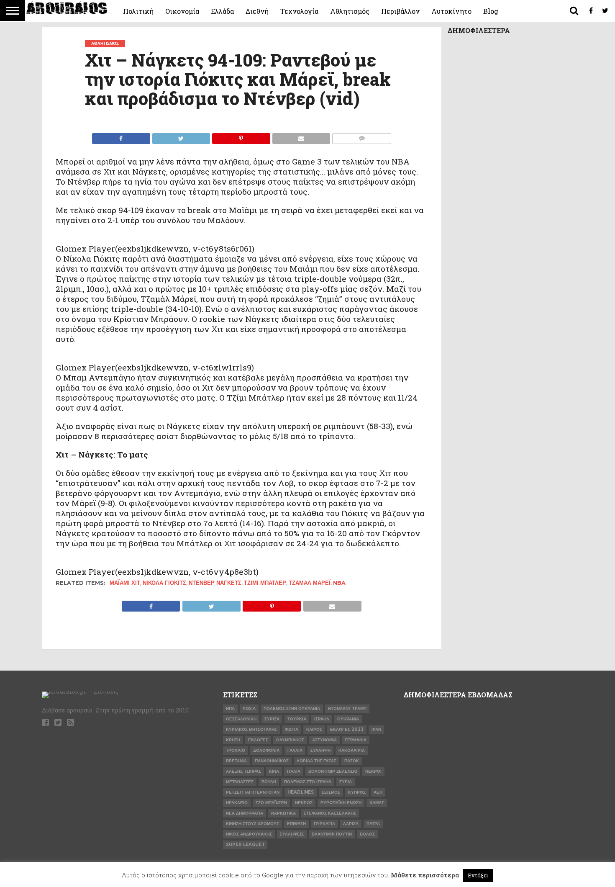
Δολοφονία (266, 750)
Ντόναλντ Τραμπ (347, 708)
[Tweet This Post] (181, 136)
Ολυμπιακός (290, 740)
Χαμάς (376, 802)
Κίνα (274, 771)
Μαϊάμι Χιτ (125, 583)
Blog (490, 11)
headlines (300, 792)
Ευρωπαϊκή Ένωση (340, 802)
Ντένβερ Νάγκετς (215, 583)
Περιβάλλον (400, 11)
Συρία (345, 781)
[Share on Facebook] (121, 136)
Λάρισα (351, 823)
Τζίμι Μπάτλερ (265, 583)
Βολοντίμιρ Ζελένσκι (332, 771)
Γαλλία (294, 750)
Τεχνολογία (299, 11)
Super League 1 (245, 844)
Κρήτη (233, 740)
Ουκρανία (348, 719)
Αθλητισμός (349, 11)
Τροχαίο (235, 750)
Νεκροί (373, 771)
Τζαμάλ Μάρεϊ (310, 583)
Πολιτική (138, 11)
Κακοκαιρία (351, 750)
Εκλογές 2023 (347, 729)
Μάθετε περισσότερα (425, 875)
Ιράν (376, 729)
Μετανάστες (240, 781)
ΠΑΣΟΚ (351, 761)
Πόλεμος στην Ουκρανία (292, 708)
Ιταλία (293, 771)
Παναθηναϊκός (272, 761)
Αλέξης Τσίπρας (243, 771)
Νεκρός (304, 802)
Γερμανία (355, 740)
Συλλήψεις (292, 834)
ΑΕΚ (378, 792)
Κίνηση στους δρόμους (252, 823)
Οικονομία (182, 11)
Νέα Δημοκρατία (244, 813)
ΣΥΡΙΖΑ (271, 719)
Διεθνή (257, 11)
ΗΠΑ (230, 708)
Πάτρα (373, 823)
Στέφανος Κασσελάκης (330, 813)
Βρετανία (236, 761)
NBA (339, 583)
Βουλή (268, 781)
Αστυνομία (324, 740)
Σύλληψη (320, 750)
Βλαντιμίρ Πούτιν (332, 834)
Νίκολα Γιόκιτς (164, 583)
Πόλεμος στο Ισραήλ (307, 781)
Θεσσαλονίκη (241, 719)
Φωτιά (291, 729)
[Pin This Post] (241, 136)
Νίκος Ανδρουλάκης (249, 834)
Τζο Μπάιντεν (271, 802)
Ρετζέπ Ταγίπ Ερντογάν (252, 792)
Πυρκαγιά (324, 823)
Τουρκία (296, 719)
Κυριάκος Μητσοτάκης (251, 729)
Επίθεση (296, 823)
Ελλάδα (222, 11)
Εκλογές (258, 740)
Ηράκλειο (237, 802)
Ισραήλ (321, 719)
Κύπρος (357, 792)
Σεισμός (331, 792)
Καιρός (314, 729)
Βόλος (367, 834)
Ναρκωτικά (283, 813)
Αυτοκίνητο (451, 11)
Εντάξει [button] (478, 875)
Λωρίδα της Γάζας (316, 761)
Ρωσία (249, 708)
